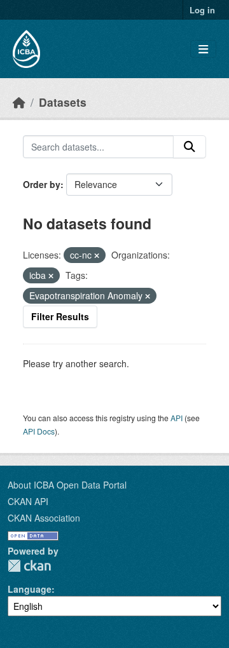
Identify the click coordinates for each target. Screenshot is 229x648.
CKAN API (28, 501)
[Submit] (189, 146)
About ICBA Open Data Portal (67, 484)
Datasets (63, 102)
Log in (202, 10)
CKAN (29, 565)
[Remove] (96, 255)
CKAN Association (44, 517)
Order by (41, 184)
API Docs (39, 431)
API (176, 417)
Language (30, 589)
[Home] (19, 102)
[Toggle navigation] (203, 49)
